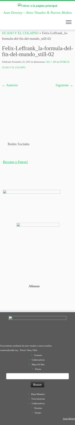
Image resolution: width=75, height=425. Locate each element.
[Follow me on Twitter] (12, 24)
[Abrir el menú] (69, 22)
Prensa (38, 369)
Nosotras (38, 408)
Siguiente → (64, 85)
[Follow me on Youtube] (27, 24)
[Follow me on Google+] (20, 24)
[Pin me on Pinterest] (31, 24)
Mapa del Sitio (38, 364)
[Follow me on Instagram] (24, 24)
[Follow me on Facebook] (16, 24)
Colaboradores (38, 360)
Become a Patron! (15, 162)
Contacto (38, 355)
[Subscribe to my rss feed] (4, 24)
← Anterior (10, 85)
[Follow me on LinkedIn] (35, 24)
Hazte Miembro (38, 394)
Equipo (38, 412)
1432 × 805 (50, 62)
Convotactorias (38, 399)
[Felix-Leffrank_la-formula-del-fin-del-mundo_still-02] (37, 108)
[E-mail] (8, 24)
